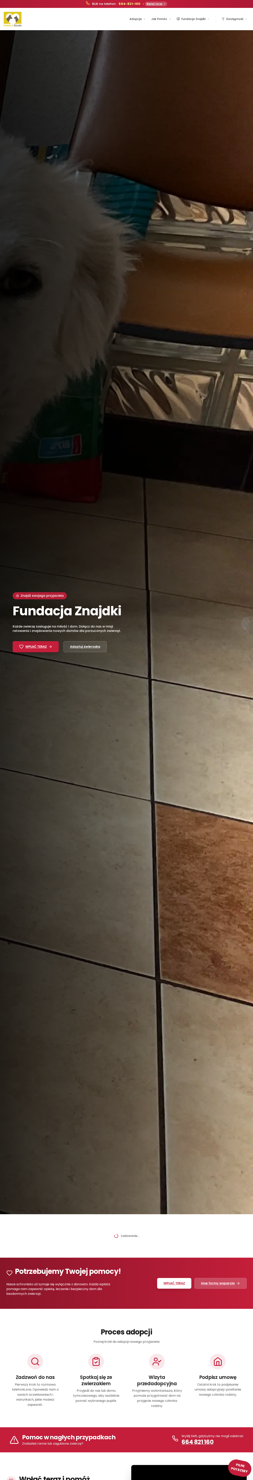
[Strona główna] (12, 18)
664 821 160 (197, 1442)
